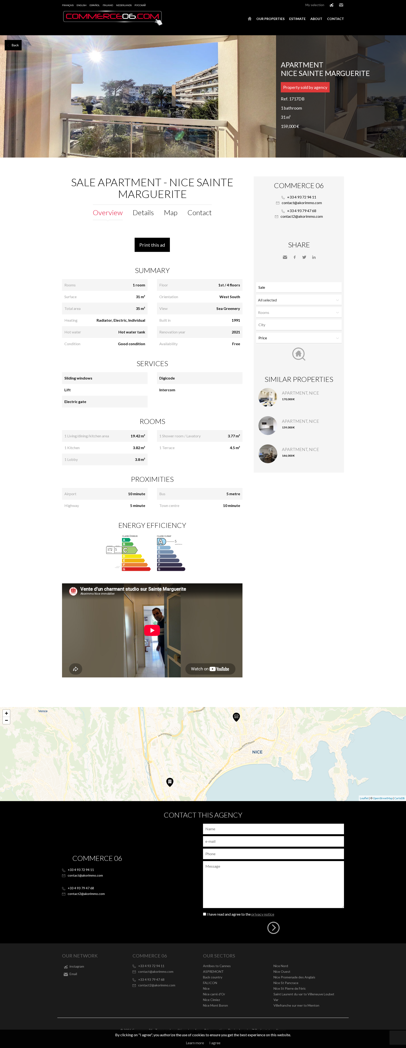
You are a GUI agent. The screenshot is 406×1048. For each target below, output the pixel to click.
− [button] (6, 720)
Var (275, 1000)
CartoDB (399, 798)
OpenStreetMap (383, 798)
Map (170, 212)
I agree (214, 1042)
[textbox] (300, 325)
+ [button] (6, 713)
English (81, 5)
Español (95, 5)
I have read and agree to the (240, 914)
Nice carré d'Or (214, 994)
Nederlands (124, 5)
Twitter (304, 257)
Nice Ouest (281, 971)
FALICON (210, 983)
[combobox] (299, 325)
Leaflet (364, 798)
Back (15, 45)
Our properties (270, 19)
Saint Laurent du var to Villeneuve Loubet (303, 994)
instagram (331, 5)
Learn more (195, 1042)
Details (143, 212)
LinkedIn (314, 257)
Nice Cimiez (211, 1000)
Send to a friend (285, 257)
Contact (335, 19)
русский (140, 5)
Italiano (108, 5)
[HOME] (250, 18)
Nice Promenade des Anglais (294, 977)
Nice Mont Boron (215, 1005)
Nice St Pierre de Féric (289, 988)
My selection (314, 5)
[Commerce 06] (112, 24)
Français (68, 5)
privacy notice (262, 914)
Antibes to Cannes (217, 966)
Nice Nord (280, 966)
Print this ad (152, 245)
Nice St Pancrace (285, 983)
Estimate (297, 19)
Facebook (294, 257)
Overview (108, 212)
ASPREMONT (213, 971)
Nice (206, 988)
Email (341, 5)
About (316, 19)
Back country (212, 977)
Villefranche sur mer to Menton (296, 1005)
